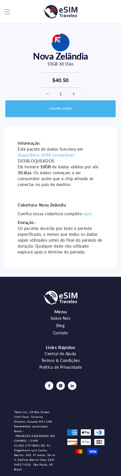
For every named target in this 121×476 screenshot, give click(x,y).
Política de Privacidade (60, 367)
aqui (87, 213)
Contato (60, 332)
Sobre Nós (60, 318)
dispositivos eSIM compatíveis (46, 155)
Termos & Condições (60, 360)
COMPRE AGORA (60, 108)
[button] (7, 12)
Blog (60, 325)
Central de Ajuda (60, 353)
